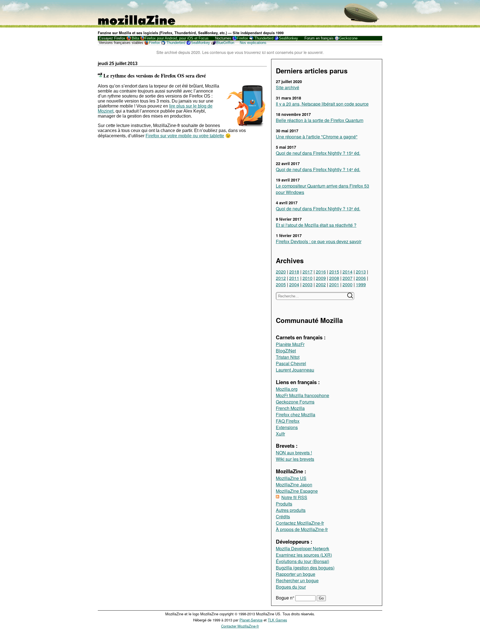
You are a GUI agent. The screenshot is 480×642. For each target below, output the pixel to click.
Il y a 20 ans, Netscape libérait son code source (322, 104)
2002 (321, 284)
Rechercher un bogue (297, 580)
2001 (334, 284)
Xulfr (280, 434)
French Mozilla (290, 408)
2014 (347, 271)
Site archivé (287, 87)
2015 (334, 271)
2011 (294, 278)
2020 (281, 271)
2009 (321, 278)
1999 (361, 284)
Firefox (242, 38)
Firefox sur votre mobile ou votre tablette (185, 135)
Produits (284, 504)
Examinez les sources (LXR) (304, 555)
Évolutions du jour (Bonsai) (302, 561)
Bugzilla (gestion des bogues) (305, 567)
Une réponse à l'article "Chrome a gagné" (317, 136)
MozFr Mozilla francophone (302, 395)
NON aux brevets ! (294, 452)
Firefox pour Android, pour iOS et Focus (177, 38)
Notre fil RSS (294, 497)
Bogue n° (285, 597)
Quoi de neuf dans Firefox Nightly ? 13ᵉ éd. (318, 208)
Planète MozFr (290, 344)
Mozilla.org (287, 389)
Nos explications (253, 43)
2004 (294, 284)
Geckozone (348, 38)
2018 (294, 271)
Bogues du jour (291, 587)
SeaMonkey (288, 38)
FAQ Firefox (287, 421)
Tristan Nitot (287, 357)
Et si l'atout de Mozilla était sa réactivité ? (316, 225)
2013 (361, 271)
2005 (281, 284)
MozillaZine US (291, 478)
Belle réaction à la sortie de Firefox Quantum (319, 120)
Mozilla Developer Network (302, 548)
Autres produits (291, 510)
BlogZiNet (286, 350)
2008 (334, 278)
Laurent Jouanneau (295, 370)
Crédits (283, 516)
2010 (307, 278)
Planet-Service (250, 620)
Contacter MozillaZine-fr (240, 626)
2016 (321, 271)
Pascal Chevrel (291, 363)
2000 (347, 284)
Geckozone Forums (295, 402)
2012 (281, 278)
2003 (307, 284)
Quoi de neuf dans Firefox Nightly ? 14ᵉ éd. (318, 169)
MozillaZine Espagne (297, 491)
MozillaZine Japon (294, 484)
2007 (347, 278)
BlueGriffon (225, 43)
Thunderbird (263, 38)
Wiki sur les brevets (295, 459)
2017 (307, 271)
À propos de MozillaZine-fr (302, 529)
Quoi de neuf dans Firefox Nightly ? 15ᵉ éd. (318, 153)
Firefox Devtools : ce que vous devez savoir (318, 241)
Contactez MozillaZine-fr (300, 523)
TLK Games (277, 620)
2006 (361, 278)
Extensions (287, 427)
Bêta (135, 38)
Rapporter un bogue (295, 574)
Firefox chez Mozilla (295, 414)
